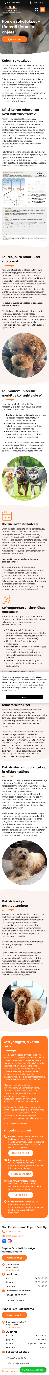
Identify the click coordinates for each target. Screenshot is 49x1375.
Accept (24, 697)
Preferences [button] (12, 690)
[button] (33, 1370)
